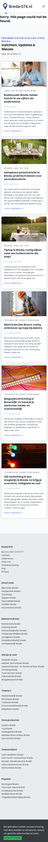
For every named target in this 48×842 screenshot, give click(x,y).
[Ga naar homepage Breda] (17, 6)
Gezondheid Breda (11, 601)
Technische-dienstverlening (22, 320)
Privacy (5, 571)
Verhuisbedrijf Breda (12, 643)
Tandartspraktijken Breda (14, 633)
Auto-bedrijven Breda (12, 754)
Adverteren (7, 558)
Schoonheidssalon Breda (14, 630)
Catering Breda (9, 627)
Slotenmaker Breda (11, 767)
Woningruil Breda (10, 784)
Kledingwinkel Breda (12, 731)
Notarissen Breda (10, 699)
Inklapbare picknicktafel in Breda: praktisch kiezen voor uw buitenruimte (23, 176)
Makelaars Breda (10, 709)
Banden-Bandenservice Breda (17, 761)
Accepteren (13, 838)
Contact (6, 555)
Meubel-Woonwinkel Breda (15, 663)
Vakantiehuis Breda (11, 676)
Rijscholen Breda (10, 587)
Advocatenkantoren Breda (15, 764)
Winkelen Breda (9, 659)
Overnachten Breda (12, 673)
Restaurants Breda (11, 623)
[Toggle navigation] (43, 6)
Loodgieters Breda (11, 637)
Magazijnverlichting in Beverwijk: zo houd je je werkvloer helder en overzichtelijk (19, 404)
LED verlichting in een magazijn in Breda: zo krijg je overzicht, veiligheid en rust (23, 480)
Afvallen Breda (9, 604)
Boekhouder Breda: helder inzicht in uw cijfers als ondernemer (21, 98)
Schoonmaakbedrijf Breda (15, 705)
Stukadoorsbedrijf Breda (14, 640)
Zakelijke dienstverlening (20, 90)
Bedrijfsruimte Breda (12, 793)
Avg (3, 568)
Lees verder (12, 131)
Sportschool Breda (11, 738)
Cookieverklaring (10, 565)
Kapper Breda (9, 597)
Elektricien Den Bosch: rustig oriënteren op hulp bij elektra (23, 326)
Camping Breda (9, 669)
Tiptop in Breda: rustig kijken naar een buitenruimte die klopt (23, 253)
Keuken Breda (8, 725)
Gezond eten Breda (11, 607)
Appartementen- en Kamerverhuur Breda (23, 666)
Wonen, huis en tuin (16, 168)
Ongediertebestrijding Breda (16, 797)
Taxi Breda (7, 594)
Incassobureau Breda (12, 790)
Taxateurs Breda (10, 702)
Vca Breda (7, 728)
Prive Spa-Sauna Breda (13, 787)
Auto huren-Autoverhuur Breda (17, 757)
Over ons (6, 561)
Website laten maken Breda (16, 735)
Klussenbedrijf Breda (12, 695)
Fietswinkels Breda (11, 591)
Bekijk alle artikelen (10, 54)
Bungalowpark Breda (12, 679)
